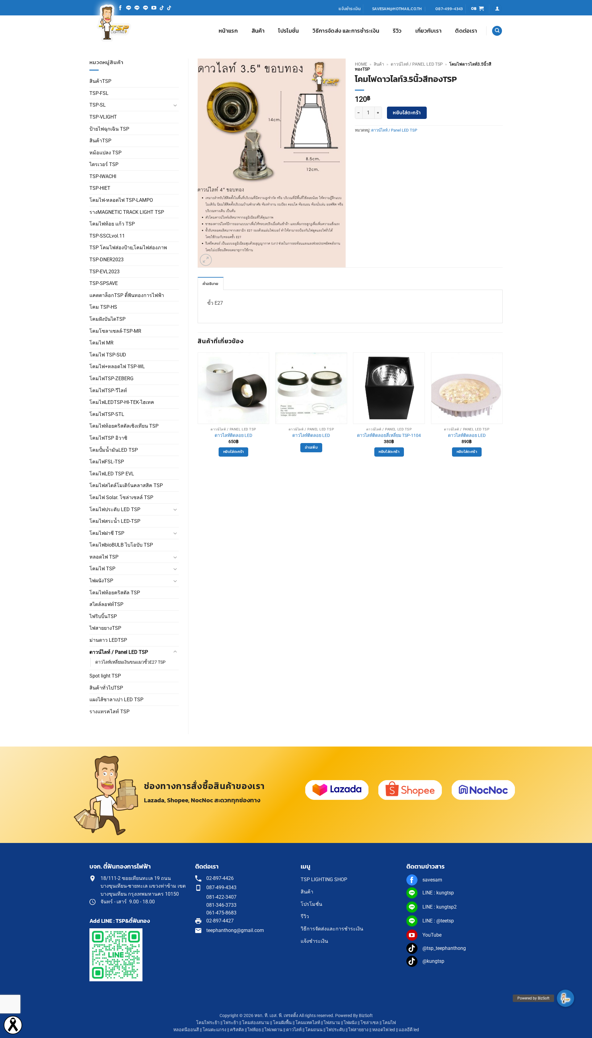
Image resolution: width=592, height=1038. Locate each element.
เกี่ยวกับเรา (428, 31)
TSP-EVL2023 (104, 272)
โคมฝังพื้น (282, 1022)
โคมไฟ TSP (102, 569)
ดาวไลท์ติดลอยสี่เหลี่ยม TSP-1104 (389, 435)
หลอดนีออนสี (186, 1029)
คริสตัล (237, 1029)
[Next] (502, 413)
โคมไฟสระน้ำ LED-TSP (114, 521)
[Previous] (198, 413)
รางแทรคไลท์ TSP (109, 711)
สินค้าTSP (100, 81)
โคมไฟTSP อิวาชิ (108, 438)
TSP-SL (97, 105)
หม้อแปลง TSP (105, 153)
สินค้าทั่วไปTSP (106, 688)
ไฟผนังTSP (101, 581)
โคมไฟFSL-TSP (106, 462)
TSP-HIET (99, 188)
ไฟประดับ (335, 1029)
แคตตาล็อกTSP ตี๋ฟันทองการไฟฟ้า (126, 295)
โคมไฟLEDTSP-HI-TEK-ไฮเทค (121, 402)
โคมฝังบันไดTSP (107, 319)
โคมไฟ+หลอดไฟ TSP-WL (117, 366)
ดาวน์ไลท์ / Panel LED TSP (118, 652)
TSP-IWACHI (102, 176)
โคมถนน (314, 1029)
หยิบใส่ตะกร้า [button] (233, 451)
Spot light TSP (105, 676)
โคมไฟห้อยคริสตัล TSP (114, 593)
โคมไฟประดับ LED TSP (114, 509)
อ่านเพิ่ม (311, 447)
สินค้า (258, 31)
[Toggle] (175, 105)
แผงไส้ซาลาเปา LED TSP (116, 699)
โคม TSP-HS (103, 307)
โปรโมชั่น (288, 31)
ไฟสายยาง (358, 1029)
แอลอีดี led (409, 1029)
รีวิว (397, 31)
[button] (477, 9)
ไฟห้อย (254, 1029)
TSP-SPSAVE (103, 283)
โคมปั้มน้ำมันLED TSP (113, 450)
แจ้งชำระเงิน (350, 8)
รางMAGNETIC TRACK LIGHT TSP (126, 212)
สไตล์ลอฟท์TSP (106, 604)
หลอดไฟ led (383, 1029)
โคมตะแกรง (214, 1029)
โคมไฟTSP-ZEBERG (111, 378)
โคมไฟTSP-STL (106, 414)
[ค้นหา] (497, 31)
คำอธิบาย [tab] (211, 284)
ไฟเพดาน (273, 1029)
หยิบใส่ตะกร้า (407, 112)
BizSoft (366, 1015)
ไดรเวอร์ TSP (103, 164)
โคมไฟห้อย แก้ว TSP (112, 224)
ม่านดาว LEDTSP (108, 640)
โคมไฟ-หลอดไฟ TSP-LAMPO (121, 200)
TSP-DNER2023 (106, 260)
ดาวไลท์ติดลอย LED (233, 435)
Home (361, 64)
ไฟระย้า (230, 1022)
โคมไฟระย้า (208, 1022)
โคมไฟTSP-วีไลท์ (108, 390)
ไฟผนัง (350, 1022)
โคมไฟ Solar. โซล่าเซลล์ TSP (121, 497)
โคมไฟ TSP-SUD (107, 355)
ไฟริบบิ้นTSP (103, 616)
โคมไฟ (389, 1022)
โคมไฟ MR (101, 343)
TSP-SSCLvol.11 (107, 236)
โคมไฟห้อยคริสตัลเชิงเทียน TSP (123, 426)
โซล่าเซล (369, 1022)
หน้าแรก (228, 31)
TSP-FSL (99, 93)
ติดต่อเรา (466, 31)
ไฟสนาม (332, 1022)
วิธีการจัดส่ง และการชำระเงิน (346, 31)
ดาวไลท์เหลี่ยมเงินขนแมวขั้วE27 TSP (130, 662)
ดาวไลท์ (294, 1029)
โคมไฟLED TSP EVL (111, 474)
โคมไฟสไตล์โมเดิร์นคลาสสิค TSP (126, 485)
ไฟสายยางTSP (105, 628)
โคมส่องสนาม (255, 1022)
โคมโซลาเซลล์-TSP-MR (115, 331)
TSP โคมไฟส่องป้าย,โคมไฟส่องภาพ (128, 247)
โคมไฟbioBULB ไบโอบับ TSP (121, 545)
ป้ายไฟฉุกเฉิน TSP (109, 129)
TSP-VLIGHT (103, 117)
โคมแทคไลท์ (307, 1022)
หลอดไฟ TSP (103, 557)
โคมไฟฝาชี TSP (106, 533)
